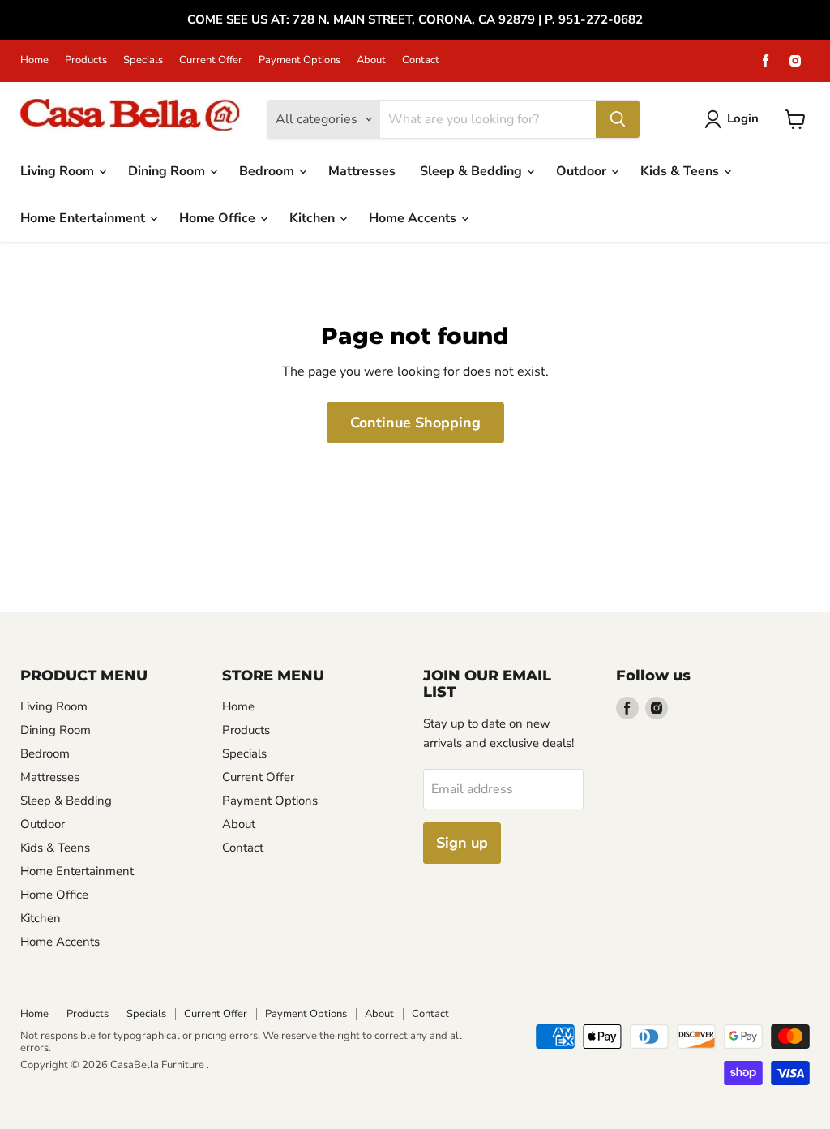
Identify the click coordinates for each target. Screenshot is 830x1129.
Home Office (219, 218)
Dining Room (168, 171)
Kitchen (313, 218)
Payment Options (299, 60)
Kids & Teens (681, 171)
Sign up (462, 842)
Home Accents (414, 218)
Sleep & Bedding (472, 171)
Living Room (58, 171)
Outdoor (583, 171)
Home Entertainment (84, 218)
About (371, 60)
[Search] (618, 119)
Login (743, 118)
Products (86, 60)
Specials (143, 60)
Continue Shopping (415, 422)
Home (34, 60)
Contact (420, 60)
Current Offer (210, 60)
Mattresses (362, 171)
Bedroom (268, 171)
